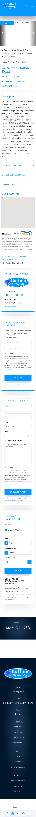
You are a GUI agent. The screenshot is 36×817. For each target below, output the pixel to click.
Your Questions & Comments (13, 440)
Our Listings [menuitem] (18, 732)
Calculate (18, 571)
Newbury (7, 260)
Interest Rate (9, 558)
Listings (11, 256)
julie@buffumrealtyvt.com (18, 703)
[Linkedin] (20, 714)
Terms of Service (17, 500)
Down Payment (10, 548)
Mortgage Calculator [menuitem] (18, 767)
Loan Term (9, 524)
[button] (3, 33)
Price (6, 539)
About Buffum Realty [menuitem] (18, 780)
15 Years (19, 530)
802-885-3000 (13, 295)
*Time (6, 431)
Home (4, 256)
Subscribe (18, 378)
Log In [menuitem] (18, 756)
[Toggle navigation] (32, 6)
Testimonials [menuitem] (18, 791)
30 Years (10, 530)
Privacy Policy (8, 370)
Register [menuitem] (18, 762)
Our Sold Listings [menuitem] (18, 737)
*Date (6, 422)
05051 (14, 260)
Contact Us (7, 306)
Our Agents (15, 306)
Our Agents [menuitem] (18, 786)
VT (17, 256)
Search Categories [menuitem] (18, 743)
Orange (23, 256)
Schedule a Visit (24, 400)
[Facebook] (15, 714)
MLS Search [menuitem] (18, 727)
